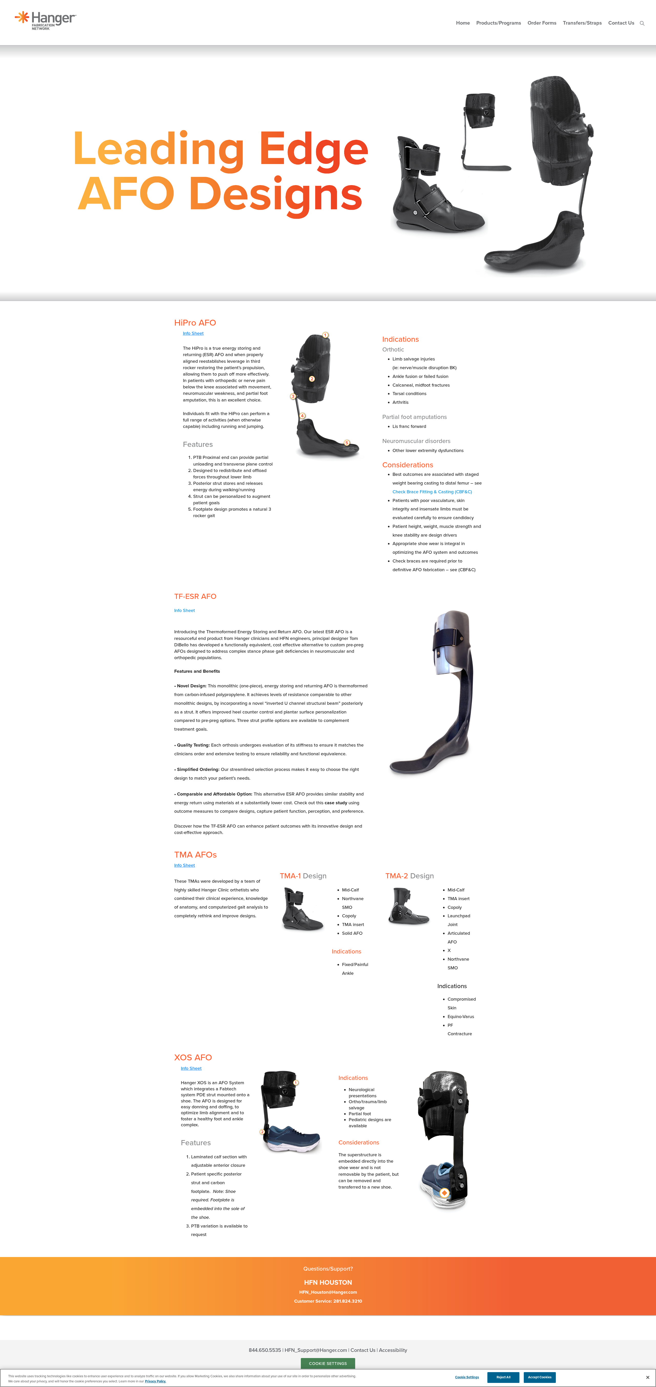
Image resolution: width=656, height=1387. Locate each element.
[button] (642, 23)
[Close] (647, 1377)
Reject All (503, 1377)
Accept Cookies (539, 1377)
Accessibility (393, 1350)
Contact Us (363, 1350)
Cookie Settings (328, 1363)
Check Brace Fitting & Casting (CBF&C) (432, 492)
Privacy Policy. (155, 1381)
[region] (328, 1378)
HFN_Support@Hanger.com (316, 1350)
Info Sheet (193, 333)
